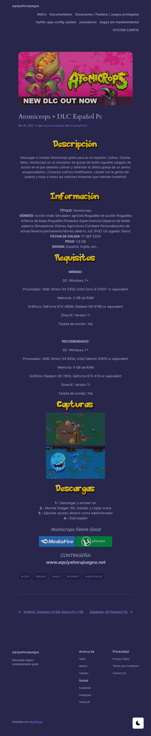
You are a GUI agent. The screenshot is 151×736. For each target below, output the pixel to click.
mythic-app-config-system (56, 22)
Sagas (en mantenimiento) (119, 22)
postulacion (88, 22)
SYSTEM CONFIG (126, 30)
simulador (73, 576)
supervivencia (93, 576)
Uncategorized (78, 125)
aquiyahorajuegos (25, 6)
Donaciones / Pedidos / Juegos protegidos (107, 14)
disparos (41, 576)
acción (25, 576)
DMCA (42, 14)
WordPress (35, 721)
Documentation (61, 14)
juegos (56, 576)
